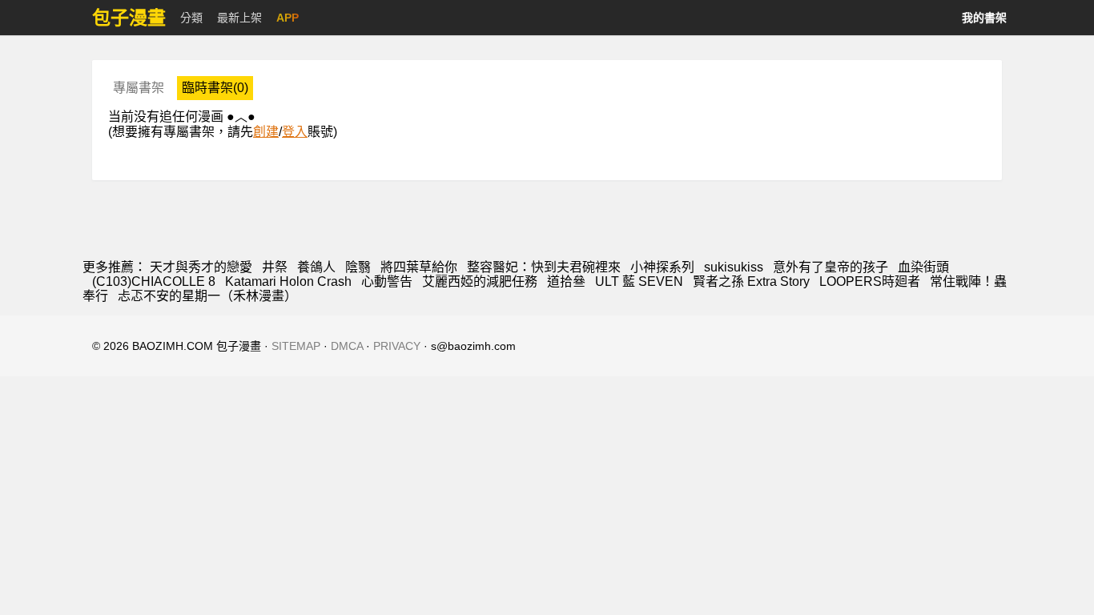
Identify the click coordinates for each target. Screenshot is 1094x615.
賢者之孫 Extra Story (751, 281)
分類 (191, 17)
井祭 (275, 267)
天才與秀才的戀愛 (201, 267)
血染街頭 (923, 267)
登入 (295, 132)
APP (287, 17)
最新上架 (239, 17)
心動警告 (386, 281)
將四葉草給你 (418, 267)
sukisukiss (733, 267)
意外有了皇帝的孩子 (830, 267)
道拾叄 (566, 281)
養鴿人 (316, 267)
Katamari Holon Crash (288, 281)
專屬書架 (138, 87)
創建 (266, 132)
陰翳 (358, 267)
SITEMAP (295, 346)
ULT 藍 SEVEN (639, 281)
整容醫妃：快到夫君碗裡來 (544, 267)
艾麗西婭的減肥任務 (479, 281)
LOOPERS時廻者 (869, 281)
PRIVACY (396, 346)
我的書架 (984, 17)
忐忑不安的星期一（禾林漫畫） (207, 296)
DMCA (347, 346)
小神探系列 (662, 267)
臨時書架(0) (215, 87)
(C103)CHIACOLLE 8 (153, 281)
